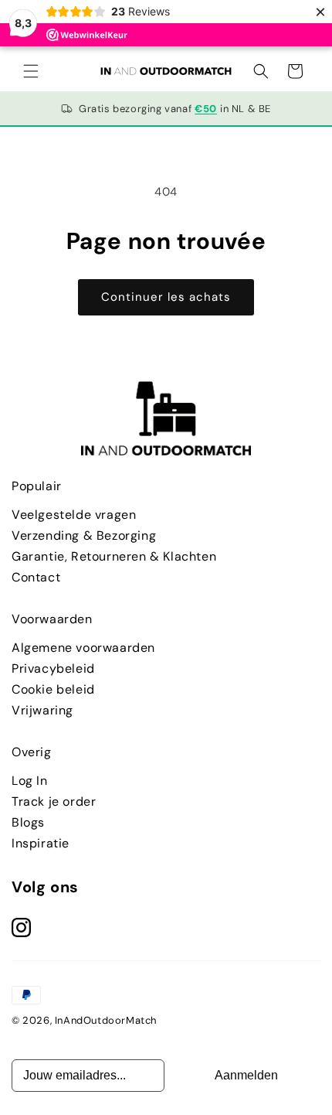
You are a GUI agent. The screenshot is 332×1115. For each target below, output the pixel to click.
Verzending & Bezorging (84, 535)
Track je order (54, 801)
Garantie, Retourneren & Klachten (114, 556)
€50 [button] (206, 108)
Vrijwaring (42, 710)
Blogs (28, 822)
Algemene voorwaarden (83, 647)
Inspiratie (40, 843)
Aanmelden (246, 1075)
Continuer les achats (166, 297)
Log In (30, 780)
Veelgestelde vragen (74, 514)
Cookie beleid (53, 689)
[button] (31, 71)
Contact (36, 577)
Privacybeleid (53, 668)
